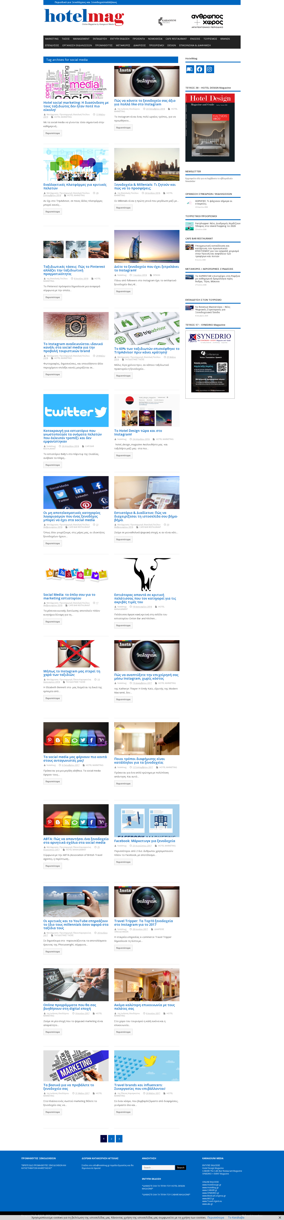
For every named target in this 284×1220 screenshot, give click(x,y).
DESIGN (171, 45)
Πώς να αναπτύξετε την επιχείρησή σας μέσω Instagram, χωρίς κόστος (146, 677)
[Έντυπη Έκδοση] (190, 69)
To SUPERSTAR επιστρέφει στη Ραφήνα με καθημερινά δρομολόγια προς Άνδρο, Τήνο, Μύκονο (217, 279)
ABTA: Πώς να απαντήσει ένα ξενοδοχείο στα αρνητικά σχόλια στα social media (76, 841)
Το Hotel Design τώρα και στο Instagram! (138, 432)
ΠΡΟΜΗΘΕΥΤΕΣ (104, 45)
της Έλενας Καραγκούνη (129, 1093)
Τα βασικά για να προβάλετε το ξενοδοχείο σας (68, 1087)
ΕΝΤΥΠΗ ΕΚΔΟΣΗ (119, 38)
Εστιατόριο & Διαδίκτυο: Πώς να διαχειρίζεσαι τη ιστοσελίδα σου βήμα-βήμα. (146, 516)
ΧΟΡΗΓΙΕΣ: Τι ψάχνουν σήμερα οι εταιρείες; (213, 202)
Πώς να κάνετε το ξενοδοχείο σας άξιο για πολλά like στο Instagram (145, 102)
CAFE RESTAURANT (176, 38)
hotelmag (122, 275)
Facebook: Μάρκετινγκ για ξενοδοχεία (144, 841)
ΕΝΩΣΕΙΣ (195, 38)
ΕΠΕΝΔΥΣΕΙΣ (52, 45)
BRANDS (225, 38)
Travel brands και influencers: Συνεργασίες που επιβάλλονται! (139, 1087)
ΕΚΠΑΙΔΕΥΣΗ (100, 38)
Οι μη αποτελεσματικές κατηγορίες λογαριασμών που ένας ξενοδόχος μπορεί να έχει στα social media (71, 516)
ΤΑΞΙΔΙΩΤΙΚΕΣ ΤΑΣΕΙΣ (134, 359)
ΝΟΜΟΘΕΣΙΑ (155, 38)
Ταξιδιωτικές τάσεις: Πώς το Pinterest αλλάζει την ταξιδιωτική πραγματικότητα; (74, 270)
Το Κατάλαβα (236, 1217)
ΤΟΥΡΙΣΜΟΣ (210, 38)
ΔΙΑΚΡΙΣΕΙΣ (139, 45)
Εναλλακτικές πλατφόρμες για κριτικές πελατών (74, 186)
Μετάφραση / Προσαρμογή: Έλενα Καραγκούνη (69, 679)
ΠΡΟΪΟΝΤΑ (139, 38)
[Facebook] (200, 69)
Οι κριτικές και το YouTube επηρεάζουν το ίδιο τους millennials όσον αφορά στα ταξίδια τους (75, 924)
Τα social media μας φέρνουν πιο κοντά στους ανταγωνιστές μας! (75, 759)
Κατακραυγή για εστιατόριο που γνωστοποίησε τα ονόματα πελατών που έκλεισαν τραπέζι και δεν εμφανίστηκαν (72, 436)
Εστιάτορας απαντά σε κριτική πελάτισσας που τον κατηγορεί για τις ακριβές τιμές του (145, 598)
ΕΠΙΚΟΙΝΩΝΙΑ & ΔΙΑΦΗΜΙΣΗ (195, 45)
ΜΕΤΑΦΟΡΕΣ (123, 45)
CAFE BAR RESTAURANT (79, 527)
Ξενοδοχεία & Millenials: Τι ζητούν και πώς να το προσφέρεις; (145, 186)
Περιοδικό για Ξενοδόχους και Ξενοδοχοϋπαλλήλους (86, 2)
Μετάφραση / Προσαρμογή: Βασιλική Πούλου (68, 114)
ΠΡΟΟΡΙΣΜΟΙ (156, 45)
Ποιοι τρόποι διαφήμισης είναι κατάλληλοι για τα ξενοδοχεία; (139, 761)
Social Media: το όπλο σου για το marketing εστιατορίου (69, 596)
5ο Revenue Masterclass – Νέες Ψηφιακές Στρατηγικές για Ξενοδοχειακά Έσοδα (212, 309)
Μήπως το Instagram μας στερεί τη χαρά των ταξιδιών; (71, 673)
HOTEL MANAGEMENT (76, 849)
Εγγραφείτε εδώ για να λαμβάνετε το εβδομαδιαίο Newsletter (209, 180)
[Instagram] (210, 69)
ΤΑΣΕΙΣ (66, 38)
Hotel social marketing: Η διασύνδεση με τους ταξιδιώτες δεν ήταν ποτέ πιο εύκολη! (76, 106)
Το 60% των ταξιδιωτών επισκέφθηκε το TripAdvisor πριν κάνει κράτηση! (146, 350)
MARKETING (52, 38)
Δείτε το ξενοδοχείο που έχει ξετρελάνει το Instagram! (146, 268)
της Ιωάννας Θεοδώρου (129, 109)
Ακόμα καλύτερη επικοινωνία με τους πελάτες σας (144, 1007)
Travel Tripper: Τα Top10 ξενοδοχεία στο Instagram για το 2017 (143, 923)
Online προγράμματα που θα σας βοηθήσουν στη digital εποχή (69, 1007)
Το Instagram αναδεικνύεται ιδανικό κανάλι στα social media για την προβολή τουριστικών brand (73, 347)
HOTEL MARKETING (63, 117)
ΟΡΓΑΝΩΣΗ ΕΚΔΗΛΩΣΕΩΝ (77, 45)
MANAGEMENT (81, 38)
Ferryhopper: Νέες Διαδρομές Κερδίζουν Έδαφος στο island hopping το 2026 (217, 225)
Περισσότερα (53, 133)
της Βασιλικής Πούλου (128, 193)
